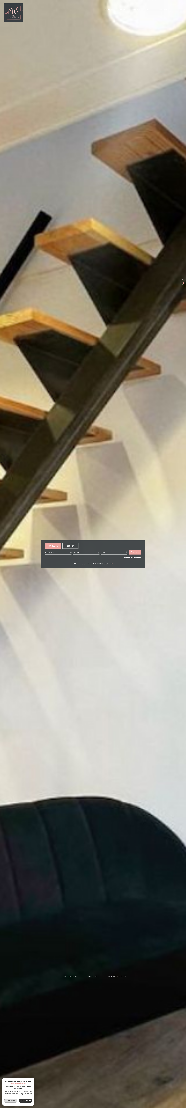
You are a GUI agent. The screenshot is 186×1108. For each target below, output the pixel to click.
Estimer (70, 546)
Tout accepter (26, 1101)
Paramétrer (11, 1101)
